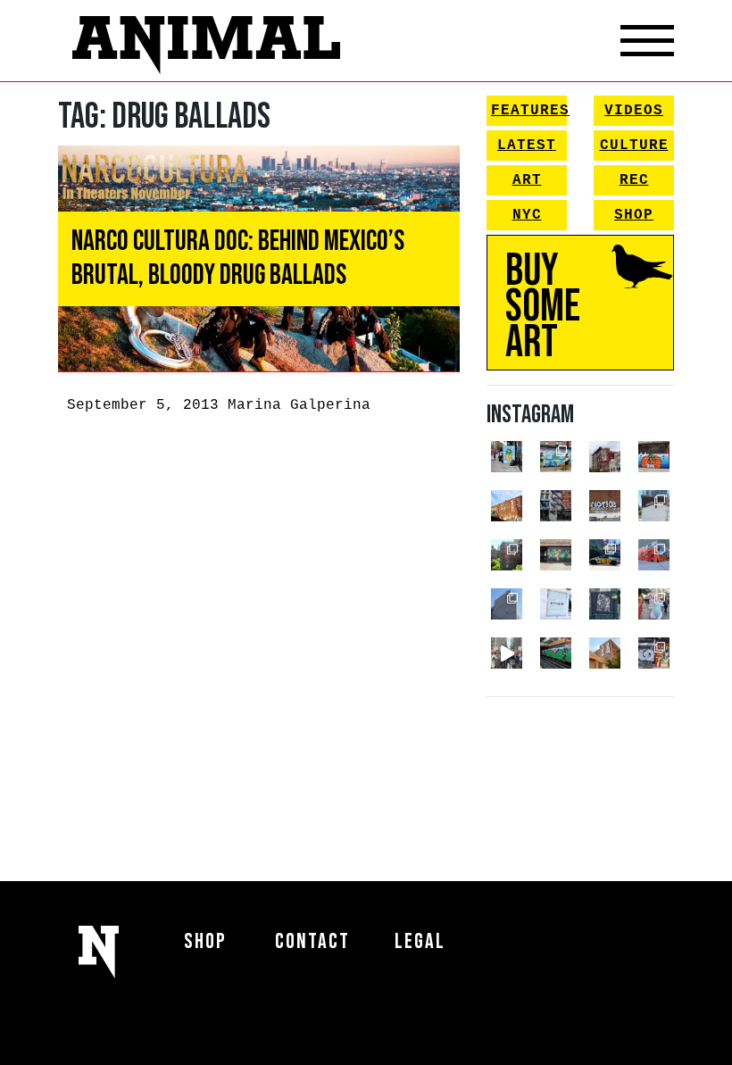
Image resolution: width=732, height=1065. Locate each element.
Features (529, 111)
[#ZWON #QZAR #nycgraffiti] (604, 653)
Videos (633, 111)
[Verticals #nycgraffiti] (506, 505)
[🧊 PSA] (555, 604)
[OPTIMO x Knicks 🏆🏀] (506, 554)
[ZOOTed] (506, 604)
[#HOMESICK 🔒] (654, 505)
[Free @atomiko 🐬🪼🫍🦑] (654, 456)
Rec (634, 180)
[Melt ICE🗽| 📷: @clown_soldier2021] (604, 604)
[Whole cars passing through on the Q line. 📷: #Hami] (555, 653)
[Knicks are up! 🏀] (654, 554)
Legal (420, 941)
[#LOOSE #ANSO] (604, 456)
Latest (526, 145)
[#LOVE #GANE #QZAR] (555, 505)
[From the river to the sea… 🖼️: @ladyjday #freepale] (555, 456)
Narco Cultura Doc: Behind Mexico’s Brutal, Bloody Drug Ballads (237, 258)
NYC (527, 215)
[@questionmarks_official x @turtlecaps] (506, 456)
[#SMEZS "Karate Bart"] (555, 554)
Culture (634, 145)
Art (527, 180)
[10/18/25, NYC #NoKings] (654, 604)
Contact (312, 941)
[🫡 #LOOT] (604, 554)
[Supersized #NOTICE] (604, 505)
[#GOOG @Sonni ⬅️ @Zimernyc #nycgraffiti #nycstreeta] (654, 653)
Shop (633, 215)
